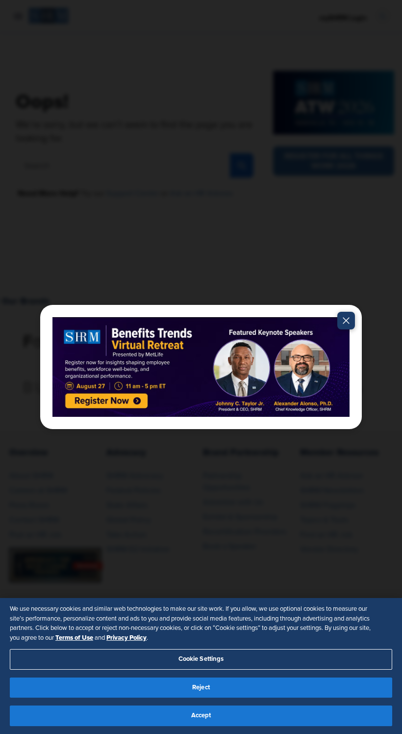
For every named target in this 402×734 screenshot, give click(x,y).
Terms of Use (74, 638)
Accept (201, 715)
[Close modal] (346, 320)
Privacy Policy (126, 638)
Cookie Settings (201, 659)
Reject (201, 687)
